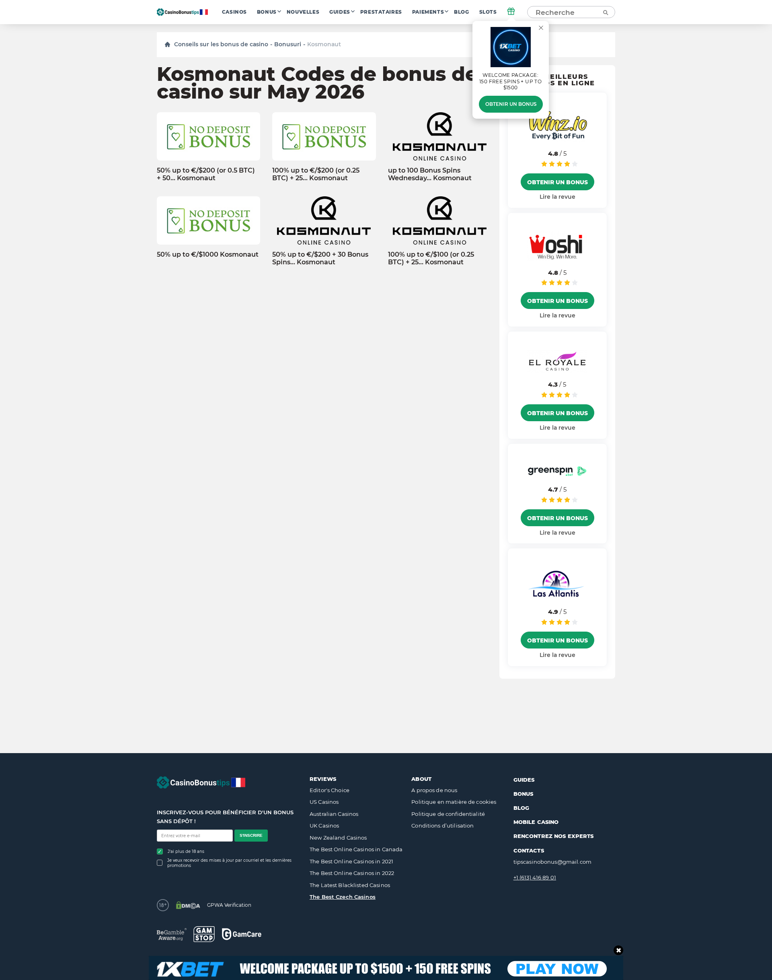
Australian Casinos (334, 814)
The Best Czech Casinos (343, 897)
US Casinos (324, 802)
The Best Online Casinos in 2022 (352, 873)
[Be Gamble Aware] (172, 934)
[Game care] (242, 934)
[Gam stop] (204, 934)
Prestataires (381, 12)
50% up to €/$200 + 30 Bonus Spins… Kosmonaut (320, 258)
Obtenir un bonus (510, 104)
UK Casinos (324, 825)
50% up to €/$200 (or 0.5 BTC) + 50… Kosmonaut (206, 174)
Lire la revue (557, 196)
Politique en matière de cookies (453, 802)
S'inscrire (251, 835)
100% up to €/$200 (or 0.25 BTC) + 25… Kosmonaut (315, 174)
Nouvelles (303, 12)
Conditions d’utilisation (442, 825)
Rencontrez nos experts (553, 836)
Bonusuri (287, 44)
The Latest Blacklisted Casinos (350, 885)
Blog (461, 12)
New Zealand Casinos (338, 837)
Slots (488, 12)
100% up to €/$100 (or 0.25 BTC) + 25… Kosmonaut (431, 258)
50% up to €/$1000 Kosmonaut (208, 254)
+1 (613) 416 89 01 (534, 877)
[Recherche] (605, 12)
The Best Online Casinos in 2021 (351, 861)
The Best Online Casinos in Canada (356, 849)
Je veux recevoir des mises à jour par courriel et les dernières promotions (229, 863)
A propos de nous (434, 790)
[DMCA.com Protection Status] (188, 905)
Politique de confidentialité (448, 814)
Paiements (428, 12)
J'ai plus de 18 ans (186, 851)
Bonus (267, 12)
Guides (339, 12)
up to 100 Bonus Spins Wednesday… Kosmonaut (430, 174)
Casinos (234, 12)
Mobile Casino (536, 822)
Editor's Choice (329, 790)
